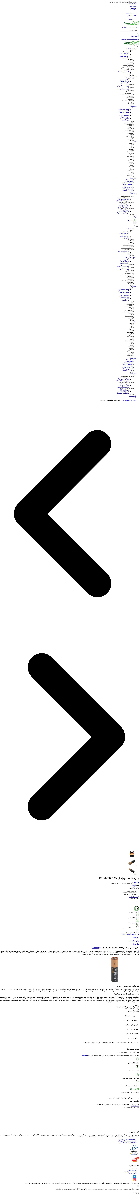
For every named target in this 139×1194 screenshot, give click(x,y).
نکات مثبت (136, 1005)
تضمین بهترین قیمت (133, 922)
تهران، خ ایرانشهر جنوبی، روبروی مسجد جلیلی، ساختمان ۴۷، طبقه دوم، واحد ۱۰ (118, 1104)
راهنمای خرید (132, 1168)
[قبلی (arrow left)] (138, 1193)
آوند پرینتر (101, 1183)
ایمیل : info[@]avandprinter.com (131, 1107)
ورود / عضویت (130, 13)
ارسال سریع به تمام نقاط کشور (130, 927)
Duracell (134, 885)
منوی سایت (136, 45)
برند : (137, 885)
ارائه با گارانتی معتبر (133, 917)
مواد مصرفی (128, 400)
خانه (135, 400)
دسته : (137, 886)
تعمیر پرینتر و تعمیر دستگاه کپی (127, 1142)
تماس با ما (133, 9)
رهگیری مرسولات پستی (129, 1171)
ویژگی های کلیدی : (134, 888)
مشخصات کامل (133, 897)
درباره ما (133, 8)
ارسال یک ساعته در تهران (132, 932)
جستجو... (136, 30)
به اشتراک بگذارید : (134, 898)
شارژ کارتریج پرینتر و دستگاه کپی (127, 1139)
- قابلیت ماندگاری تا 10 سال (131, 1008)
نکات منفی (136, 1010)
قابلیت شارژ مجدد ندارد (133, 1011)
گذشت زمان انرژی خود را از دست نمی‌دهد (128, 1007)
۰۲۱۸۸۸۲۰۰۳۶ (132, 3)
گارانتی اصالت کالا (134, 912)
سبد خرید (131, 220)
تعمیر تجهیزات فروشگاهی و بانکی (127, 1141)
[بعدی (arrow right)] (136, 1193)
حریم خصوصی (132, 1170)
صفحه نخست (132, 6)
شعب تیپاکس (132, 1173)
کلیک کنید (84, 1055)
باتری (122, 400)
